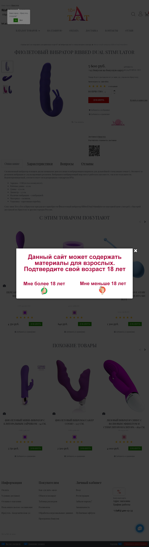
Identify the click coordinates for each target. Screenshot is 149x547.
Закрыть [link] (135, 250)
